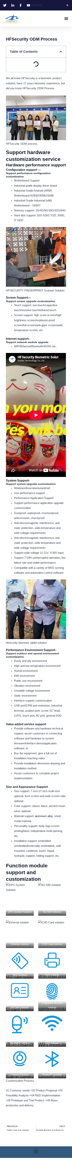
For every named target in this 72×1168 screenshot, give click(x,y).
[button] (67, 5)
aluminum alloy (44, 816)
